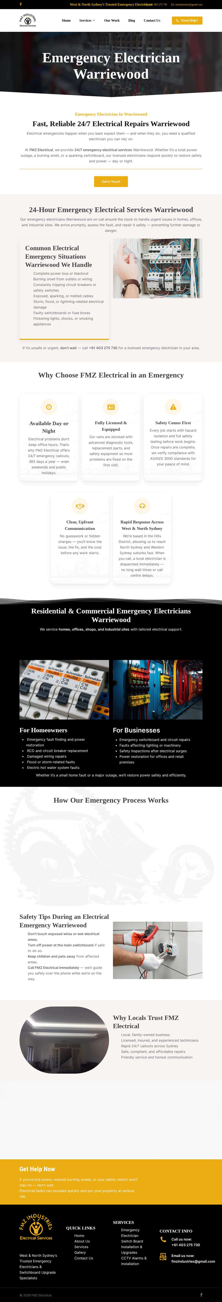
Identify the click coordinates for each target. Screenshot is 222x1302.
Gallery (80, 1252)
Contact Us (83, 1258)
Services (81, 1247)
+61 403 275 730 (185, 1245)
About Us (82, 1241)
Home (79, 1235)
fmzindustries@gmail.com (193, 1261)
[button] (111, 181)
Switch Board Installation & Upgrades (132, 1247)
